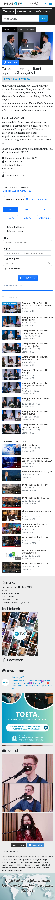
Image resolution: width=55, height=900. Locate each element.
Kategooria (24, 11)
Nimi (6, 238)
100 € (10, 217)
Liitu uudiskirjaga (15, 231)
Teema (7, 11)
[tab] (14, 199)
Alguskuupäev (11, 258)
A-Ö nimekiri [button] (43, 11)
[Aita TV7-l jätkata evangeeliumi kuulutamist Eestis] (27, 718)
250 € (27, 217)
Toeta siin (28, 278)
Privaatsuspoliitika (13, 285)
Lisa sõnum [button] (13, 268)
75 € (44, 209)
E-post (7, 248)
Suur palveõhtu (21, 78)
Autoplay (11, 297)
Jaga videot (11, 62)
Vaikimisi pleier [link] (9, 29)
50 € (27, 209)
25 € (10, 209)
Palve (7, 78)
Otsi (43, 18)
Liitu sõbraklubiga (15, 227)
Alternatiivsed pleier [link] (26, 29)
